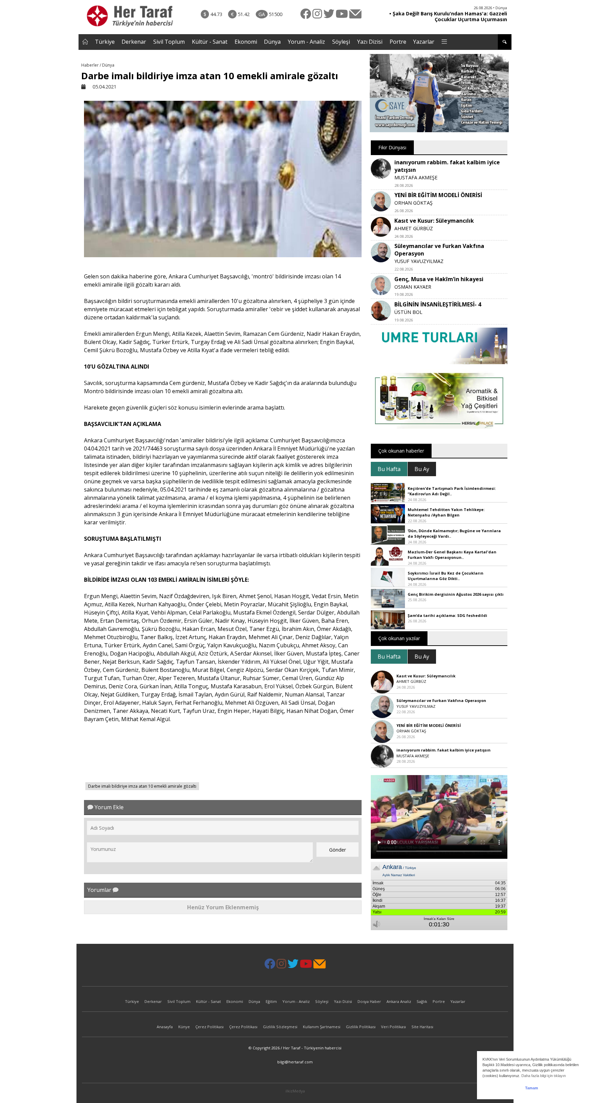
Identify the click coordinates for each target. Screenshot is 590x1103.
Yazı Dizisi (369, 41)
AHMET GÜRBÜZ (413, 228)
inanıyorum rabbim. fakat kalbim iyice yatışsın (443, 750)
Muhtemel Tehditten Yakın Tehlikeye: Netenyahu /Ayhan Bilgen (446, 512)
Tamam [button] (531, 1088)
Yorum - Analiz (306, 41)
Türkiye (105, 41)
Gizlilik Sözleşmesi (280, 1026)
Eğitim (271, 1001)
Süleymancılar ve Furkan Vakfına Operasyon (441, 700)
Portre (398, 41)
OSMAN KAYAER (412, 287)
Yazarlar (423, 41)
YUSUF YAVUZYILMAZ (419, 261)
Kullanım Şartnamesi (321, 1026)
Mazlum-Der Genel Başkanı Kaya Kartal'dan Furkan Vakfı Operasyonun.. (452, 554)
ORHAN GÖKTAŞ (413, 202)
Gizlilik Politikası (361, 1026)
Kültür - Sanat (209, 41)
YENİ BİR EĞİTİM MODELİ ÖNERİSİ (438, 195)
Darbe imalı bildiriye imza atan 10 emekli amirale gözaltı (142, 786)
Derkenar (134, 41)
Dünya (272, 41)
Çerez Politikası (209, 1026)
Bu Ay (422, 469)
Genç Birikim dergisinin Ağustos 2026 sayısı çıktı (456, 594)
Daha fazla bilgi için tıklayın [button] (543, 1076)
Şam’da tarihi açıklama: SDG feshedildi (447, 615)
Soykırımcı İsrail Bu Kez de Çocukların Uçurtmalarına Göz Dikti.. (445, 575)
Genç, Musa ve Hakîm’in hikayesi (438, 279)
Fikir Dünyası (392, 147)
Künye (184, 1026)
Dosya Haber (369, 1001)
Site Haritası (422, 1026)
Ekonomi (246, 41)
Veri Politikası (393, 1026)
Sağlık (422, 1001)
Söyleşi (341, 41)
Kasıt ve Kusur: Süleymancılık (434, 220)
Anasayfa (165, 1026)
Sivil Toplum (169, 41)
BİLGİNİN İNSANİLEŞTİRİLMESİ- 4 (437, 304)
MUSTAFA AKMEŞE (415, 177)
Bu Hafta (389, 469)
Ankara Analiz (399, 1001)
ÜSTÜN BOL (408, 312)
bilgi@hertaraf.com (295, 1061)
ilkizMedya (295, 1090)
